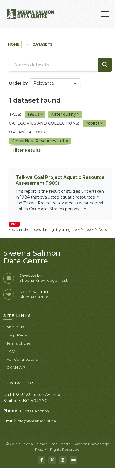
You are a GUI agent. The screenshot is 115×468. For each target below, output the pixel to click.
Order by (18, 83)
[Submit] (105, 65)
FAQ (10, 351)
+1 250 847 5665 (34, 410)
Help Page (16, 335)
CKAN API (16, 367)
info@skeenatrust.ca (36, 421)
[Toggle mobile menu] (105, 14)
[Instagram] (63, 460)
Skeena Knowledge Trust (44, 280)
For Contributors (22, 359)
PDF (14, 224)
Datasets (42, 44)
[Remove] (41, 115)
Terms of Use (18, 343)
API (81, 229)
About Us (15, 327)
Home (13, 44)
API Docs (99, 229)
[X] (52, 460)
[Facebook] (41, 460)
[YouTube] (73, 460)
